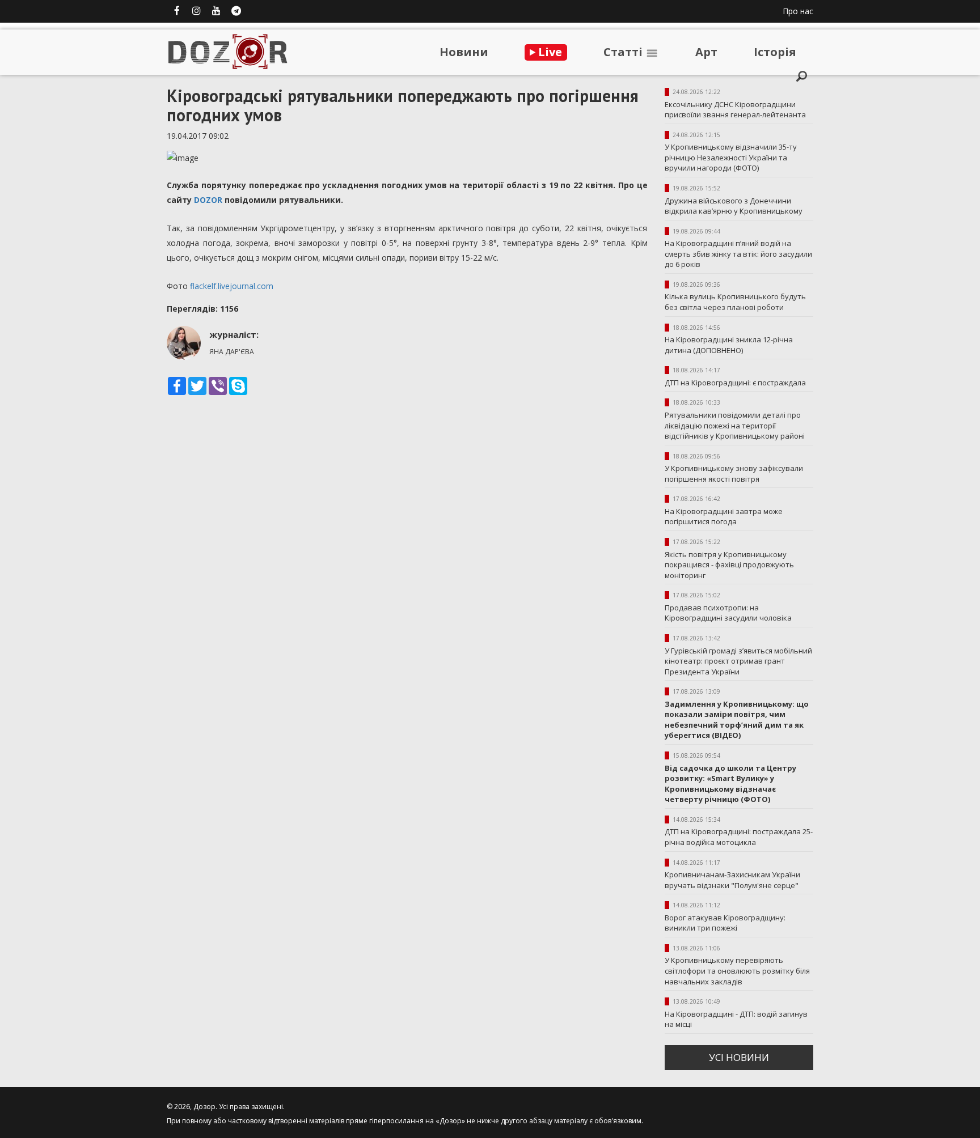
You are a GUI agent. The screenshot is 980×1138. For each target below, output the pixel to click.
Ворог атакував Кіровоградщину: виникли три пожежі (725, 922)
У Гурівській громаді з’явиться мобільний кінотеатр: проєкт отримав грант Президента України (738, 661)
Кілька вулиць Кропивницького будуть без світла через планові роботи (735, 301)
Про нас (798, 11)
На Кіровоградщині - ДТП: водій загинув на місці (736, 1019)
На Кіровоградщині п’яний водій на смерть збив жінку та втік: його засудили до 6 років (738, 253)
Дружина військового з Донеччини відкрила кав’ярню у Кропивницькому (733, 206)
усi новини (739, 1057)
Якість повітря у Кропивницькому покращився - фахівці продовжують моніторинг (729, 564)
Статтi (624, 52)
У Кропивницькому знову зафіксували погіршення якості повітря (734, 473)
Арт (706, 52)
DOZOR (208, 199)
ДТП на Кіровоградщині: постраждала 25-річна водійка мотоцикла (739, 836)
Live (548, 52)
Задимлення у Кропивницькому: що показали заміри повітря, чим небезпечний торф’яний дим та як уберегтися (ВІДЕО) (737, 720)
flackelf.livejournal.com (231, 286)
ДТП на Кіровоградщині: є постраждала (735, 382)
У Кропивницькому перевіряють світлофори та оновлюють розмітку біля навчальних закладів (737, 970)
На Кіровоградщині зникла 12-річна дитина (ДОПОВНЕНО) (729, 344)
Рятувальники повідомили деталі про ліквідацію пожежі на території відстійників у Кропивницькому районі (735, 425)
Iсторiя (775, 52)
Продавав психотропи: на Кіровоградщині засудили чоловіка (728, 612)
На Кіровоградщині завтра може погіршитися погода (724, 516)
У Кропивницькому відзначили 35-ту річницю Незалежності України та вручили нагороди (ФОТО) (731, 157)
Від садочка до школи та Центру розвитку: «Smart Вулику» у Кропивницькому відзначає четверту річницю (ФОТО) (730, 784)
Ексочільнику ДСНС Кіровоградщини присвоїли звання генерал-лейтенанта (735, 109)
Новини (464, 52)
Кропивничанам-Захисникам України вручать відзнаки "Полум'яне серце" (732, 879)
